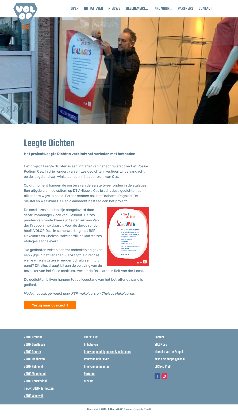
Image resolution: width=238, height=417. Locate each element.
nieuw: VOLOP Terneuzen (39, 389)
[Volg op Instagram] (164, 376)
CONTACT (205, 9)
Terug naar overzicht (50, 305)
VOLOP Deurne (32, 352)
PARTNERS (185, 9)
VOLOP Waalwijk (34, 396)
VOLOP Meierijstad (35, 374)
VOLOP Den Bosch (34, 345)
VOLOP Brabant (33, 337)
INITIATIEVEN (93, 9)
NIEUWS (114, 9)
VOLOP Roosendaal (35, 381)
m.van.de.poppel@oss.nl (170, 359)
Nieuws (88, 381)
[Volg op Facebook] (157, 376)
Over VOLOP (91, 337)
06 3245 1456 (163, 367)
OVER (75, 9)
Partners (89, 374)
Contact (159, 337)
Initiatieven (91, 345)
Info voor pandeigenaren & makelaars (107, 352)
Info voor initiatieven (96, 359)
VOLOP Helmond (33, 367)
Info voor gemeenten (97, 367)
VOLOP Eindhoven (34, 359)
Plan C (147, 409)
